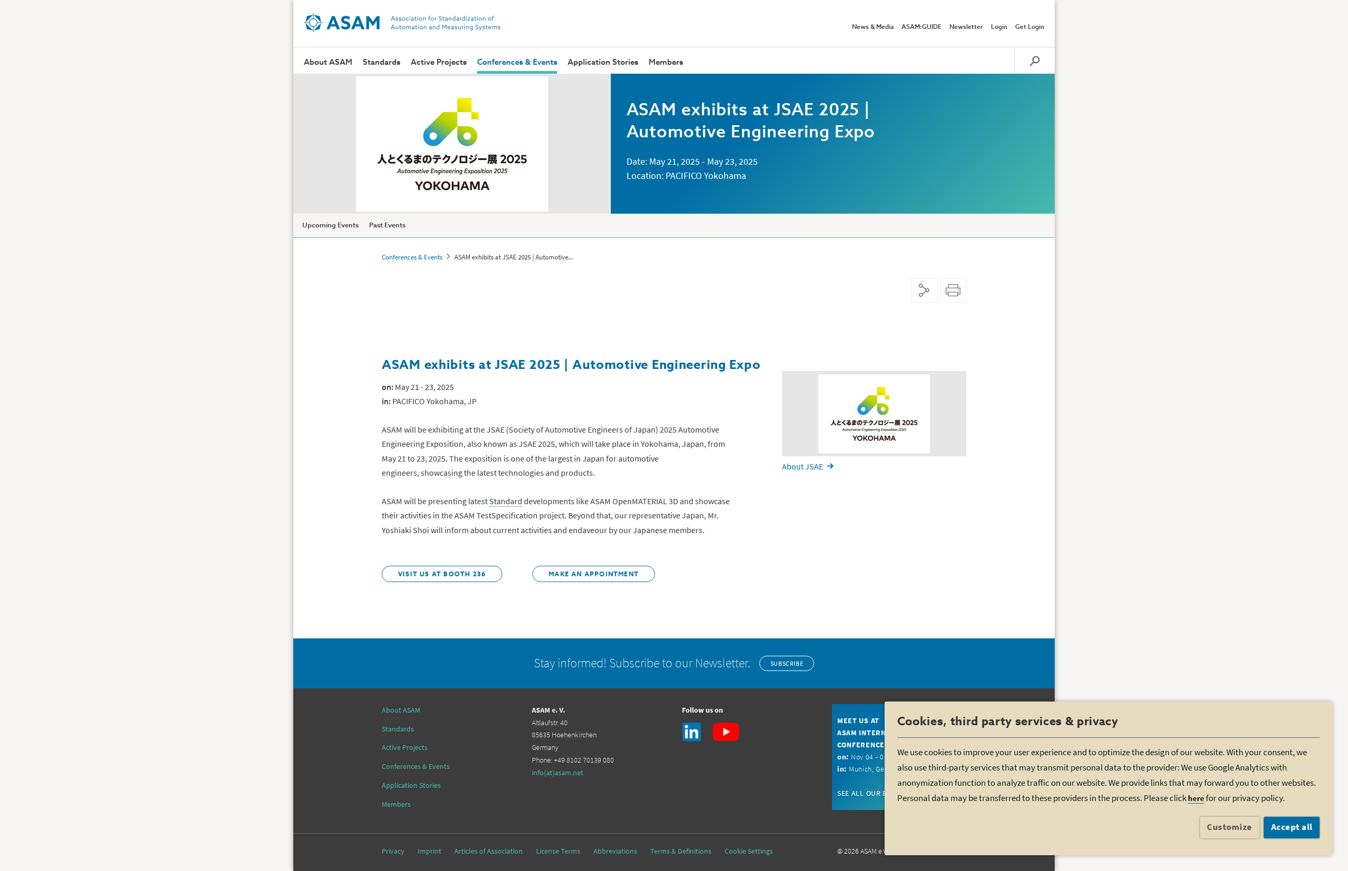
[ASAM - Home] (402, 22)
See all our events (872, 793)
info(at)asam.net (557, 772)
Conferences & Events (517, 62)
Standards (381, 62)
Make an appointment (594, 575)
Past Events (387, 225)
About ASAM (328, 62)
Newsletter (966, 27)
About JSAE (802, 466)
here (1196, 798)
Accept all (1292, 827)
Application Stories (603, 62)
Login (999, 27)
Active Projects (439, 62)
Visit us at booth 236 (442, 575)
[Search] (1034, 60)
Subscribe (786, 663)
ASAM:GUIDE (921, 27)
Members (666, 62)
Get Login (1029, 27)
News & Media (873, 27)
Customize (1229, 827)
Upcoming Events (330, 225)
